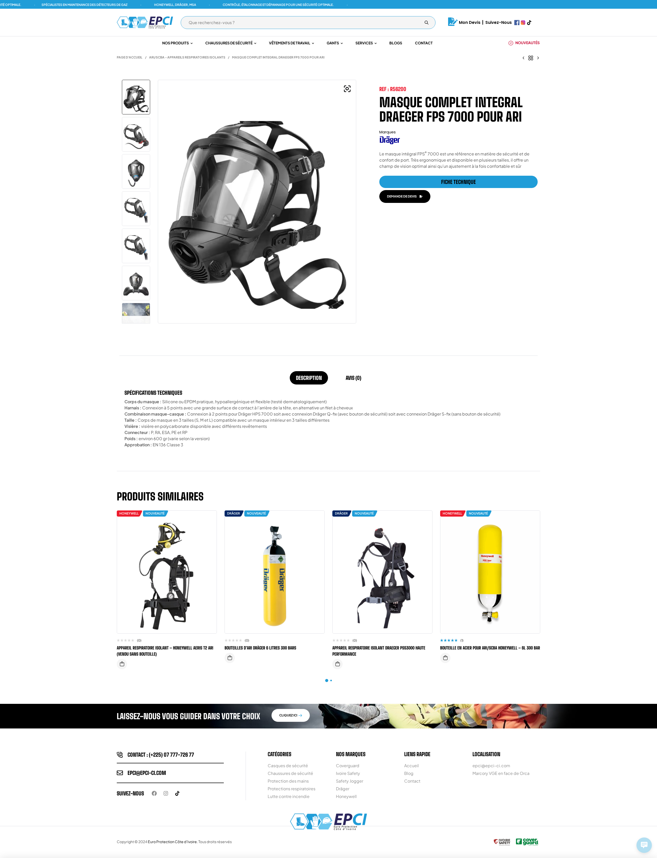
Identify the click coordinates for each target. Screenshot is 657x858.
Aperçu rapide (209, 530)
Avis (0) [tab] (353, 378)
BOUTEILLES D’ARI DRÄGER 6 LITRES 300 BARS (260, 647)
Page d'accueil (129, 57)
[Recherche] (427, 22)
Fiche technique (458, 182)
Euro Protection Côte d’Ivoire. (173, 841)
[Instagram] (166, 793)
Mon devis (469, 22)
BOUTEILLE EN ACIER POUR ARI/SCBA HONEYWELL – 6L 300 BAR (490, 647)
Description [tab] (309, 378)
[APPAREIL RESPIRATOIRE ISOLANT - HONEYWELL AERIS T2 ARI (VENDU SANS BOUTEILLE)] (538, 57)
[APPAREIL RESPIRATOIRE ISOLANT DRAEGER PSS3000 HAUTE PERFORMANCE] (523, 57)
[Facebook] (154, 793)
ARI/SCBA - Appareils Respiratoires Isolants (187, 57)
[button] (347, 89)
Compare (209, 520)
